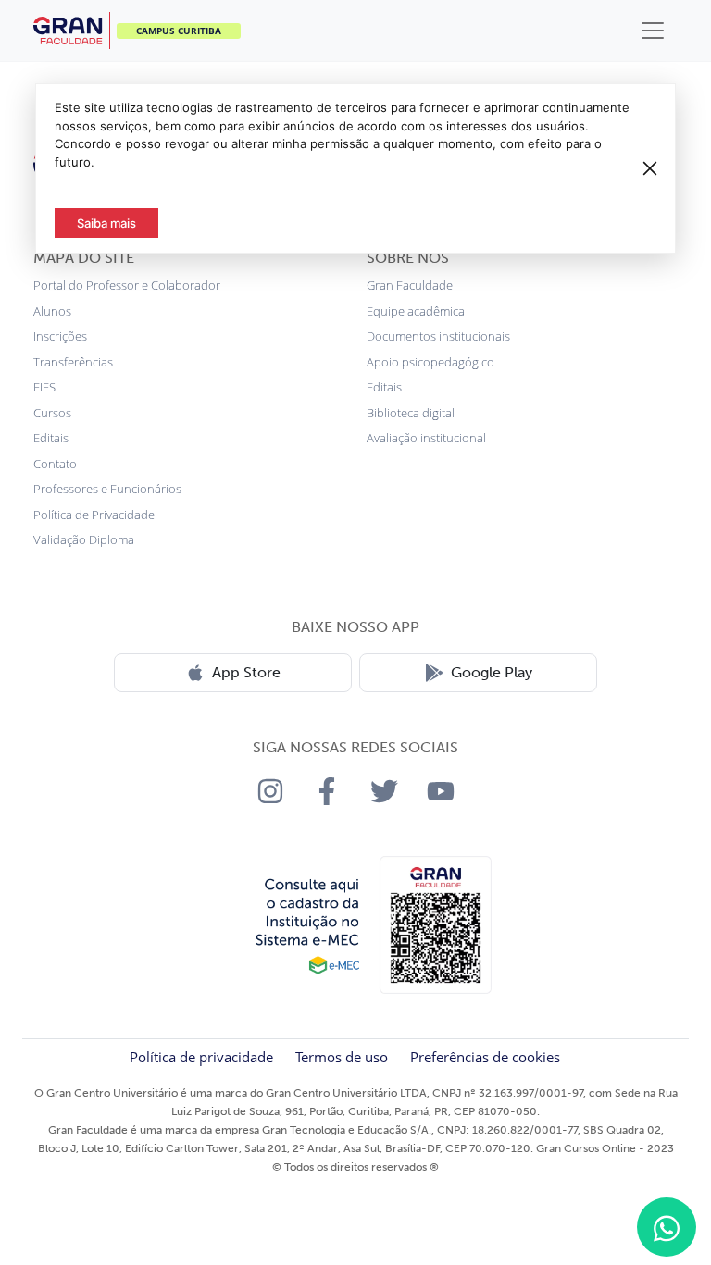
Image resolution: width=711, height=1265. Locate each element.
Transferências (73, 361)
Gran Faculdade (410, 285)
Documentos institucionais (438, 336)
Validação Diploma (83, 539)
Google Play (491, 672)
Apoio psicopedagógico (430, 361)
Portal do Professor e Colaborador (126, 285)
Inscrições (60, 336)
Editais (51, 437)
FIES (44, 386)
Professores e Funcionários (107, 488)
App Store (246, 672)
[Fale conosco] (666, 1227)
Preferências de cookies (485, 1057)
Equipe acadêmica (416, 311)
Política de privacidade (201, 1057)
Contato (55, 463)
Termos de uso (341, 1057)
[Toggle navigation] (653, 30)
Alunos (52, 311)
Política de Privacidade (94, 514)
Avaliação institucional (426, 437)
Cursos (52, 412)
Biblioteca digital (411, 412)
